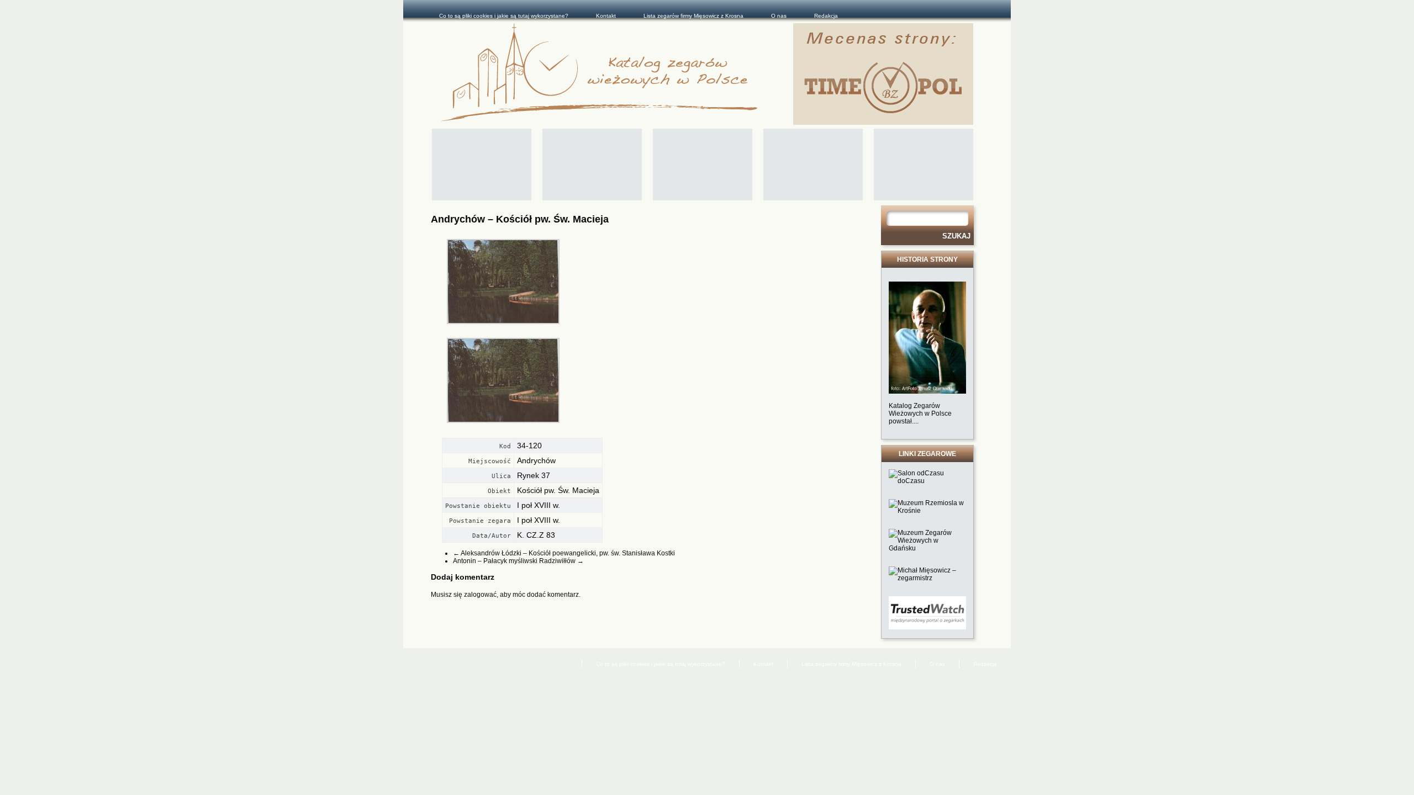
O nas (779, 16)
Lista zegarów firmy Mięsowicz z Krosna (693, 16)
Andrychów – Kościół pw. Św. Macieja (520, 219)
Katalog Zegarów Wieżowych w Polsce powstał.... (920, 413)
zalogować (480, 594)
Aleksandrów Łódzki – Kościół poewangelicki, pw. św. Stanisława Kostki (564, 553)
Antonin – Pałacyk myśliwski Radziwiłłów (518, 561)
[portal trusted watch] (927, 627)
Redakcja (826, 16)
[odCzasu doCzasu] (927, 481)
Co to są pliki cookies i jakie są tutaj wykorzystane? (503, 16)
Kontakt (606, 16)
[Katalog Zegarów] (617, 74)
